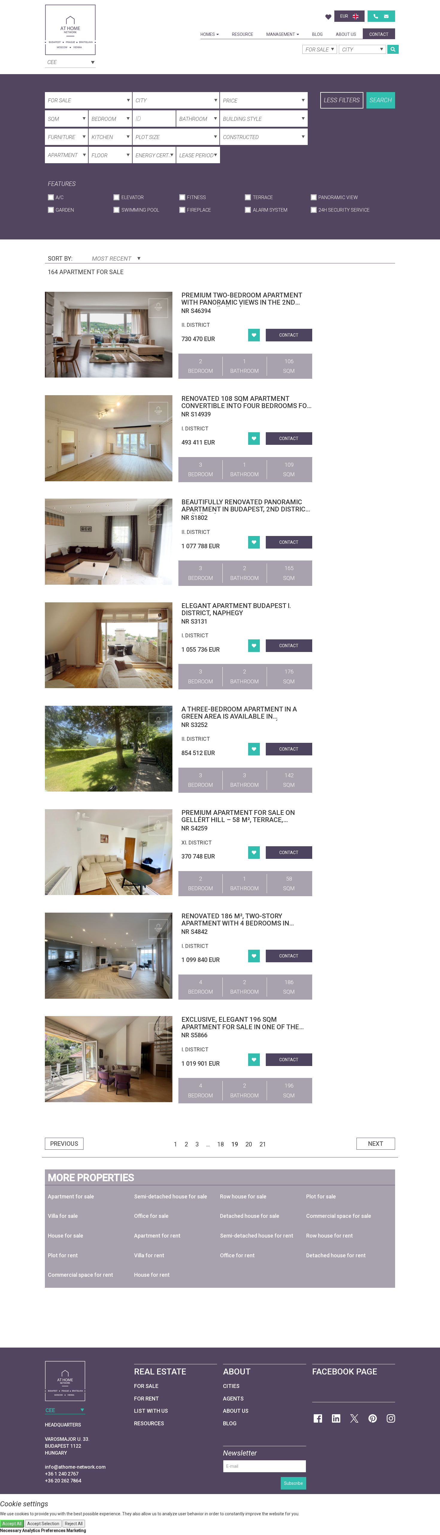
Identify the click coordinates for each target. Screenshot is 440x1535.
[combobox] (70, 61)
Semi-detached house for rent (256, 1235)
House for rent (152, 1275)
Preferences (53, 1530)
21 (263, 1144)
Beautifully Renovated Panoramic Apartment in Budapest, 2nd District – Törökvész (245, 509)
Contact (379, 34)
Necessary (10, 1530)
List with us (151, 1411)
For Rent (146, 1398)
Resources (149, 1423)
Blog (317, 34)
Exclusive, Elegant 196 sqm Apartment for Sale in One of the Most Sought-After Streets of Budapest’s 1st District (240, 1030)
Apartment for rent (157, 1235)
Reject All (74, 1523)
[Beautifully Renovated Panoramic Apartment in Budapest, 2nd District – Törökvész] (108, 541)
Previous (64, 1143)
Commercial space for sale (338, 1216)
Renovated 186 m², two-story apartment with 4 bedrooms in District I (235, 923)
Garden (65, 210)
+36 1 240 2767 (61, 1474)
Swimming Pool (140, 210)
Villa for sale (63, 1216)
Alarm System (270, 210)
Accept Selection (43, 1523)
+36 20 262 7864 (63, 1481)
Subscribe (293, 1483)
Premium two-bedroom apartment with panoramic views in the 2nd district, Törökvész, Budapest (241, 302)
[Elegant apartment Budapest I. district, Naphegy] (108, 645)
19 (234, 1144)
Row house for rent (329, 1235)
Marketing (76, 1530)
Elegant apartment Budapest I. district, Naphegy (236, 609)
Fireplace (199, 210)
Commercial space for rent (80, 1275)
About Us (346, 34)
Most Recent (112, 258)
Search (381, 100)
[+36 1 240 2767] (376, 16)
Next (375, 1143)
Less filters (342, 100)
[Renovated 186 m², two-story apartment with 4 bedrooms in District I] (108, 955)
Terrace (263, 197)
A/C (59, 197)
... (208, 1144)
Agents (233, 1398)
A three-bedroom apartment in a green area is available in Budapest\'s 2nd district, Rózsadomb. (246, 716)
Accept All (12, 1523)
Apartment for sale (71, 1196)
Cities (231, 1386)
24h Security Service (344, 210)
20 (248, 1144)
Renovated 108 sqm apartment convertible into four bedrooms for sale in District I (246, 406)
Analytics (31, 1530)
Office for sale (151, 1216)
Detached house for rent (336, 1255)
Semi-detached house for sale (170, 1196)
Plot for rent (63, 1255)
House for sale (65, 1235)
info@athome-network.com (75, 1467)
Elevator (132, 197)
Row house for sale (243, 1196)
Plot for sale (321, 1196)
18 (220, 1144)
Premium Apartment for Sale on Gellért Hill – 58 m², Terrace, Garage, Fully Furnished (238, 820)
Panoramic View (338, 197)
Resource (242, 34)
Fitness (196, 197)
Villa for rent (149, 1255)
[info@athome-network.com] (386, 16)
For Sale (146, 1386)
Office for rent (237, 1255)
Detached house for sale (249, 1216)
